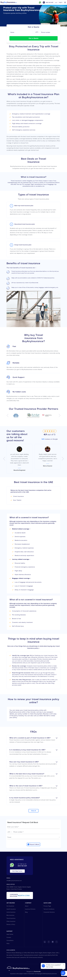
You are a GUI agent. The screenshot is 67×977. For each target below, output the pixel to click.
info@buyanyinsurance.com (14, 880)
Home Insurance (11, 912)
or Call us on (22, 865)
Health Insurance (11, 909)
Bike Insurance (10, 915)
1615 (43, 439)
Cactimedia (37, 971)
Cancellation (10, 940)
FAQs (8, 943)
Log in (60, 2)
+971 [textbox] (36, 32)
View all (33, 810)
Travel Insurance (11, 918)
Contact (9, 937)
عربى (56, 2)
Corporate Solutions (49, 912)
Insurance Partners (30, 909)
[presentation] (7, 415)
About (26, 906)
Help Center (10, 934)
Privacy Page (47, 906)
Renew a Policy (11, 924)
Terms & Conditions (49, 909)
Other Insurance (11, 921)
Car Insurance (10, 906)
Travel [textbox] (9, 837)
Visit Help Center (17, 871)
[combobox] (37, 32)
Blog (26, 912)
